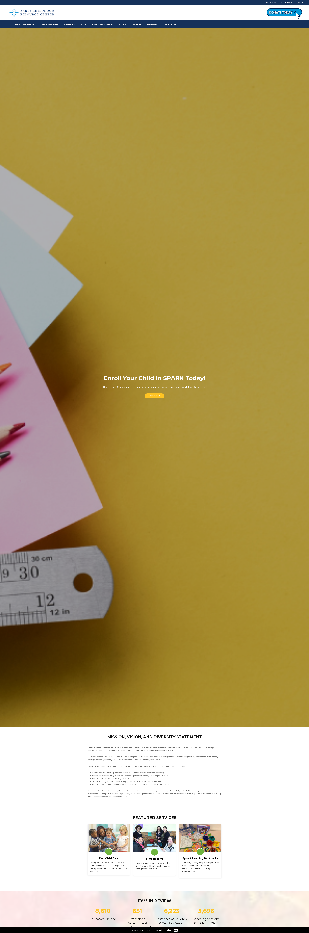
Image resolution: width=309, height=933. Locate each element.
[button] (7, 377)
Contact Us (170, 24)
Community (69, 24)
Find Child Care (108, 858)
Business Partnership (102, 24)
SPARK (83, 24)
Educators (28, 24)
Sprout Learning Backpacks (200, 858)
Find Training (154, 858)
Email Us (272, 2)
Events (122, 24)
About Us (136, 24)
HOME (17, 24)
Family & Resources (49, 24)
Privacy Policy (165, 930)
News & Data (153, 24)
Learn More (154, 394)
